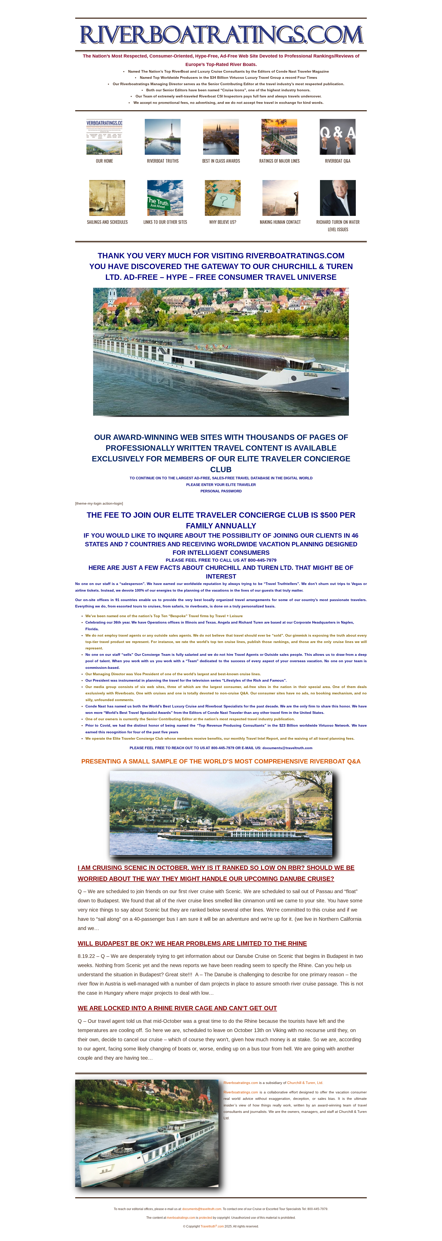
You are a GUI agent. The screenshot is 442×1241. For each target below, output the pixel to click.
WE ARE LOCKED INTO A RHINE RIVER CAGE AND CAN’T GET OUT (177, 1008)
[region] (221, 357)
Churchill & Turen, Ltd (304, 1083)
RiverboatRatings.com (221, 34)
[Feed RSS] (363, 6)
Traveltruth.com (212, 1226)
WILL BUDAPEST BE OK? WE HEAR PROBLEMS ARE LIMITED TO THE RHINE (192, 943)
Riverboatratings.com (241, 1083)
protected (205, 1218)
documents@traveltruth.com (201, 1209)
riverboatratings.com (181, 1218)
